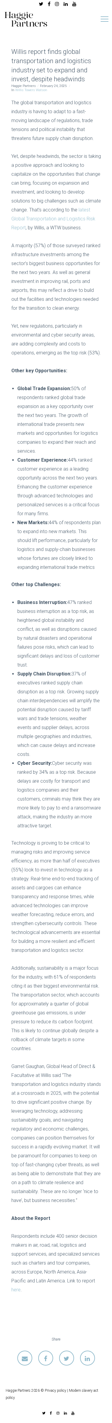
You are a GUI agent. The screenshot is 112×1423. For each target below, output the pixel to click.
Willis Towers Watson (31, 90)
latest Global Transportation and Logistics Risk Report (53, 219)
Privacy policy (55, 1390)
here (16, 1290)
